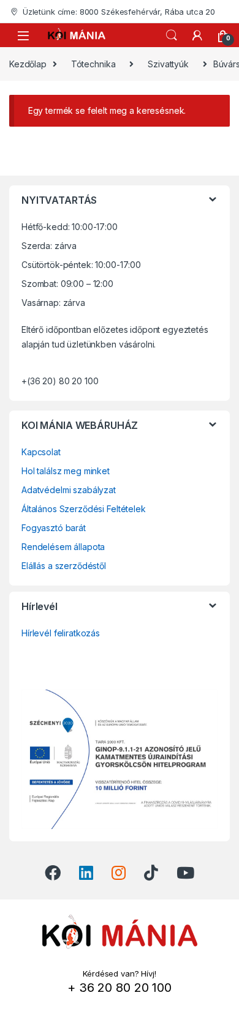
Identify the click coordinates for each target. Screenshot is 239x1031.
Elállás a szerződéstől (63, 565)
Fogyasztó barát (53, 528)
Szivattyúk (168, 64)
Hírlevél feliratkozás (60, 633)
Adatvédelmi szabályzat (68, 490)
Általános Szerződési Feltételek (83, 509)
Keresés (171, 35)
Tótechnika (93, 64)
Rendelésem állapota (63, 547)
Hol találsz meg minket (65, 471)
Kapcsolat (41, 452)
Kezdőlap (28, 64)
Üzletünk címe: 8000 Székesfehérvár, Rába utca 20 (119, 12)
